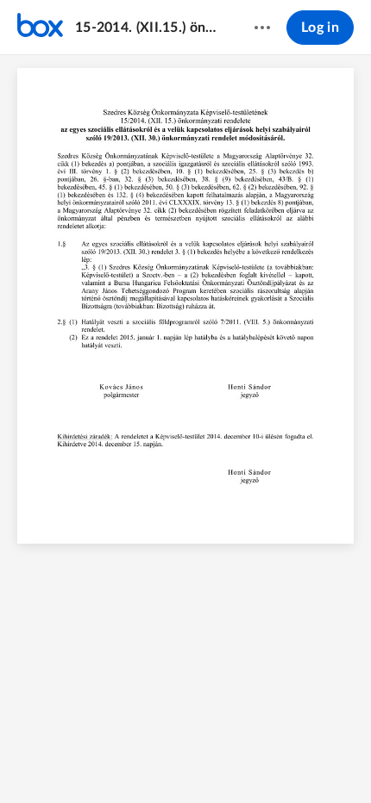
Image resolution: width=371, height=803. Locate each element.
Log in (320, 27)
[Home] (40, 27)
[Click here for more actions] (262, 27)
